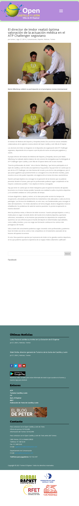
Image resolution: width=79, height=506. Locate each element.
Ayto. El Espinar (15, 398)
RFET (11, 400)
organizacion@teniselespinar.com (26, 447)
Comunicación (32, 39)
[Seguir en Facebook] (11, 365)
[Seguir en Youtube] (24, 365)
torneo (13, 39)
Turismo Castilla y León (18, 393)
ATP (11, 390)
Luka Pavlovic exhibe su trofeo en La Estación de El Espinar (34, 340)
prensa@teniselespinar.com (24, 453)
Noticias (46, 39)
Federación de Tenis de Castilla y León (24, 403)
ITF (11, 395)
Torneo (52, 39)
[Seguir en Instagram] (19, 365)
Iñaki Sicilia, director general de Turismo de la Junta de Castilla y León (38, 352)
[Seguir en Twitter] (15, 365)
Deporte (40, 39)
